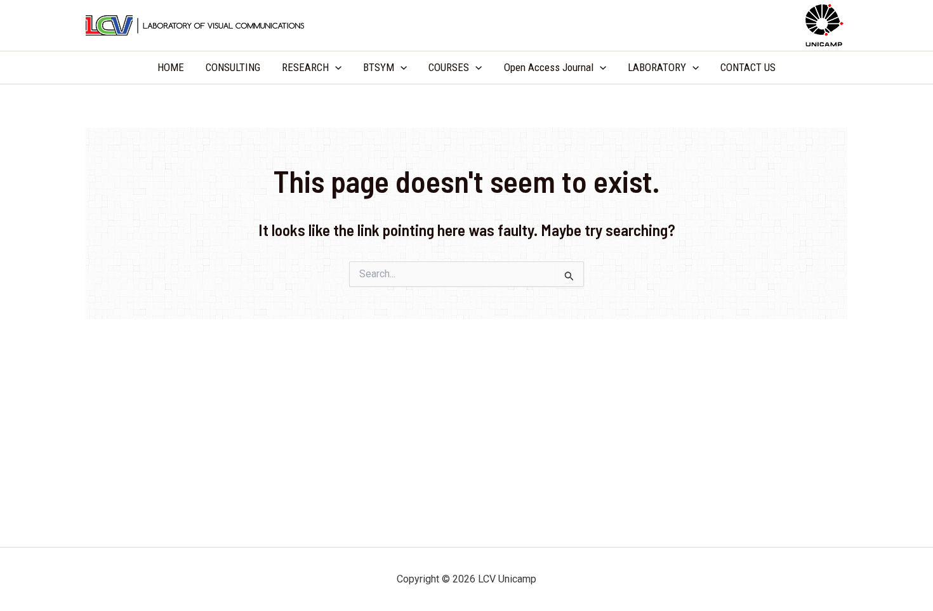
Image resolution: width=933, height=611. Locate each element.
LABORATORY (657, 67)
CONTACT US (748, 67)
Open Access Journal (548, 67)
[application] (335, 67)
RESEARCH (305, 67)
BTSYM (378, 67)
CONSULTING (233, 67)
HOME (170, 67)
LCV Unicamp (466, 25)
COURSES (448, 67)
